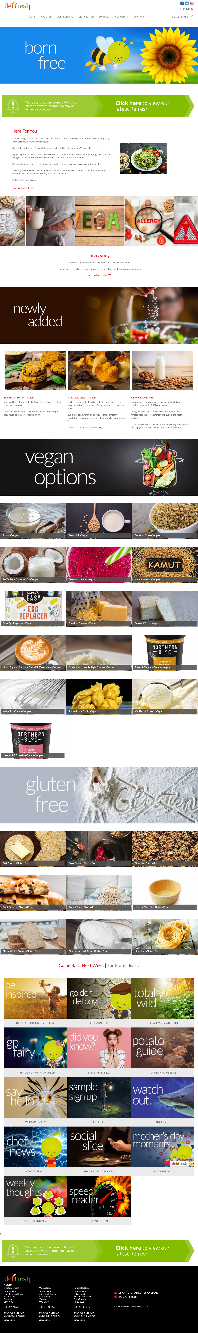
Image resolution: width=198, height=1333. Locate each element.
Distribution (86, 16)
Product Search (180, 17)
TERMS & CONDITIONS (121, 1307)
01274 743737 (13, 1306)
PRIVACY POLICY (135, 1307)
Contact (139, 16)
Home (32, 16)
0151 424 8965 (48, 1306)
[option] (99, 55)
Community (121, 16)
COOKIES (145, 1307)
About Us (46, 16)
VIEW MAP (9, 1320)
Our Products (65, 16)
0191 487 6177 (83, 1306)
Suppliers (104, 16)
